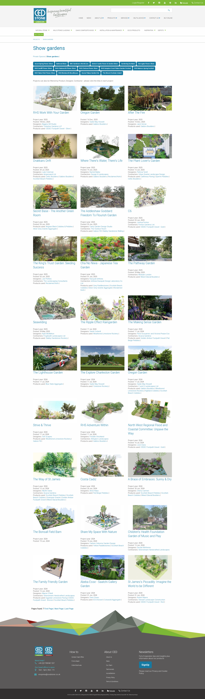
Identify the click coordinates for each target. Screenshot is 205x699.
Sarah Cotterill (95, 331)
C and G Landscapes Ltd (148, 386)
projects (36, 39)
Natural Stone (41, 30)
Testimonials (110, 669)
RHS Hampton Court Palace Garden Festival (116, 68)
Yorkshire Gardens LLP (53, 126)
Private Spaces (39, 56)
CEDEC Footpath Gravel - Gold (153, 227)
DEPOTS (161, 30)
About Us (109, 657)
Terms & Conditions (112, 681)
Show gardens (53, 56)
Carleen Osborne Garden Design (102, 543)
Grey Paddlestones (101, 285)
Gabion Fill (97, 231)
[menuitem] (81, 19)
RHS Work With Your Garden (51, 112)
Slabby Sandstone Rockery (57, 338)
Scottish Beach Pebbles (43, 179)
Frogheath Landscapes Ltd (54, 336)
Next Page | (59, 609)
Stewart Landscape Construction (151, 600)
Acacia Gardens (144, 336)
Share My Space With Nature (99, 532)
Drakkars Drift (42, 160)
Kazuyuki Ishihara (96, 279)
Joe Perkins (46, 279)
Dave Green (94, 597)
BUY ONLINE (168, 18)
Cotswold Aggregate (112, 600)
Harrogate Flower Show (146, 64)
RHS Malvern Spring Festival (144, 68)
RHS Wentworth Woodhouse (68, 73)
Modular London (144, 275)
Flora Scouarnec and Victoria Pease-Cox (153, 334)
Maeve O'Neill (47, 593)
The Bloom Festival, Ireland (112, 73)
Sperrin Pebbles (162, 176)
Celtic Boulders (52, 176)
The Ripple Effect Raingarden (99, 322)
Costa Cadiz (88, 479)
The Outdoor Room (98, 229)
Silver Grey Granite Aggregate (45, 229)
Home (81, 18)
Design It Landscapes (99, 174)
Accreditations (110, 673)
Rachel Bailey (95, 172)
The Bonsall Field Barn (47, 532)
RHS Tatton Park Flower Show (45, 73)
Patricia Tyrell (142, 172)
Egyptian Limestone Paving (57, 598)
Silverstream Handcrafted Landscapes (154, 550)
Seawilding (40, 322)
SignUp (145, 664)
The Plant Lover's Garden (144, 160)
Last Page (69, 609)
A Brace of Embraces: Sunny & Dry (150, 479)
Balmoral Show (61, 64)
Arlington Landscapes (99, 439)
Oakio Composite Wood (85, 30)
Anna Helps (94, 491)
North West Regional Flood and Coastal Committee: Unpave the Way (148, 429)
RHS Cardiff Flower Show (43, 68)
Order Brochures (77, 665)
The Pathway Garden (141, 263)
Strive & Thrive (42, 425)
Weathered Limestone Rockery (106, 334)
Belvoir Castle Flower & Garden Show (105, 64)
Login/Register (138, 3)
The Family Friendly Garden (50, 582)
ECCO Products (134, 30)
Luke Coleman (48, 172)
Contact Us (198, 3)
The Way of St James (46, 479)
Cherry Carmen (143, 491)
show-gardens (48, 39)
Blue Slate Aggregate (54, 384)
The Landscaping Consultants (55, 281)
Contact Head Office (78, 657)
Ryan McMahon (48, 334)
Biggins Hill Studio (49, 124)
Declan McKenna (144, 547)
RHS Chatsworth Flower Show (65, 68)
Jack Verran (142, 124)
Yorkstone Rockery (101, 386)
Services (124, 18)
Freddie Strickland (97, 437)
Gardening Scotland (128, 64)
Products (111, 18)
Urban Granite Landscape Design (151, 174)
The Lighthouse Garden (48, 372)
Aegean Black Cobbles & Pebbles (59, 226)
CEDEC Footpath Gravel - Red (152, 602)
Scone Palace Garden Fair (90, 73)
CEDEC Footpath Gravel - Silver (58, 129)
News (89, 18)
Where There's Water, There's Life (101, 160)
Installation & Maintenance (111, 30)
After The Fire (136, 112)
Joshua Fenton (143, 222)
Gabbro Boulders (100, 124)
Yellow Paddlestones (102, 546)
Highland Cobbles (152, 391)
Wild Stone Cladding (61, 30)
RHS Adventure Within (94, 425)
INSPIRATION (148, 30)
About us (98, 18)
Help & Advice (138, 18)
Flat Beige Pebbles (101, 493)
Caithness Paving (148, 176)
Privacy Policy (110, 677)
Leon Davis (141, 445)
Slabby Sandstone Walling (113, 231)
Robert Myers (142, 597)
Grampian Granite (54, 497)
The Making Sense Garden (144, 322)
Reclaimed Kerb (114, 176)
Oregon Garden (90, 112)
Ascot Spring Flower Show (44, 64)
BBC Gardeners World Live (79, 64)
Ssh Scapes (47, 437)
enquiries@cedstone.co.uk (49, 674)
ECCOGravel (98, 600)
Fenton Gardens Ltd (146, 225)
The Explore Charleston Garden (100, 372)
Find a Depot (75, 661)
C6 (130, 211)
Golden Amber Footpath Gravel (153, 338)
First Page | (49, 609)
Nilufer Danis (47, 491)
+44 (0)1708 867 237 (46, 663)
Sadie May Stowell (97, 122)
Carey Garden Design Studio (101, 226)
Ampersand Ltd (50, 174)
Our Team (109, 665)
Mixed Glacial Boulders (150, 277)
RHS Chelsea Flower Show (88, 68)
